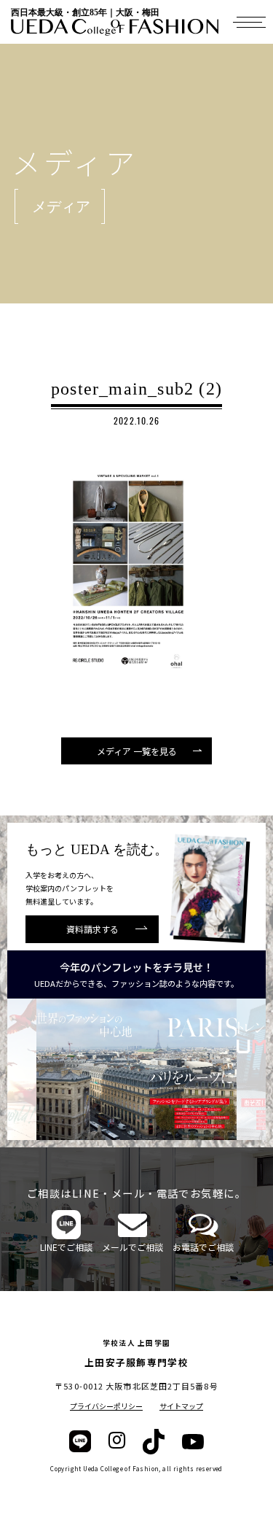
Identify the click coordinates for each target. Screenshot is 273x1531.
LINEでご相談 (66, 1247)
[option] (136, 1069)
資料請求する (92, 929)
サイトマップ (181, 1405)
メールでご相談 (132, 1247)
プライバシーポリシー (106, 1405)
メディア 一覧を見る (137, 751)
